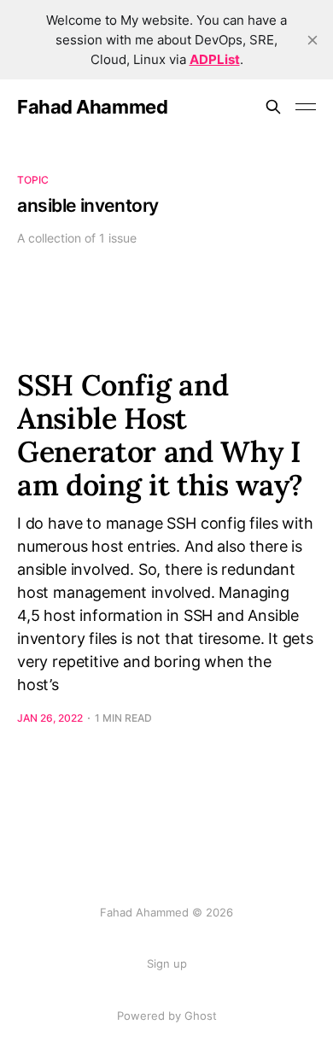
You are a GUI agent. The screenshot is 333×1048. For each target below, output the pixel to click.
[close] (312, 40)
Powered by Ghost (167, 1015)
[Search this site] (273, 107)
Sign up (167, 963)
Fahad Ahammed (92, 106)
